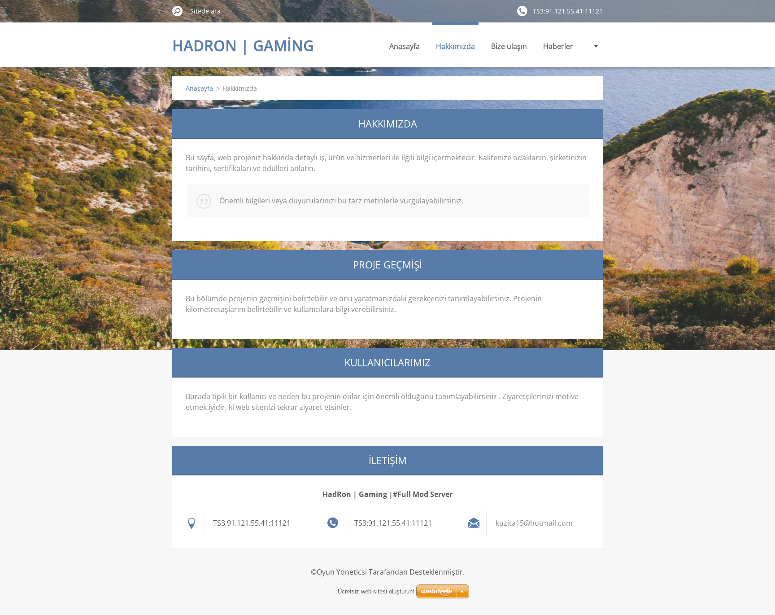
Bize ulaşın (509, 46)
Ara (177, 11)
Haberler (558, 46)
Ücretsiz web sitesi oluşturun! (376, 591)
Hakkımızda (455, 46)
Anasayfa (404, 46)
